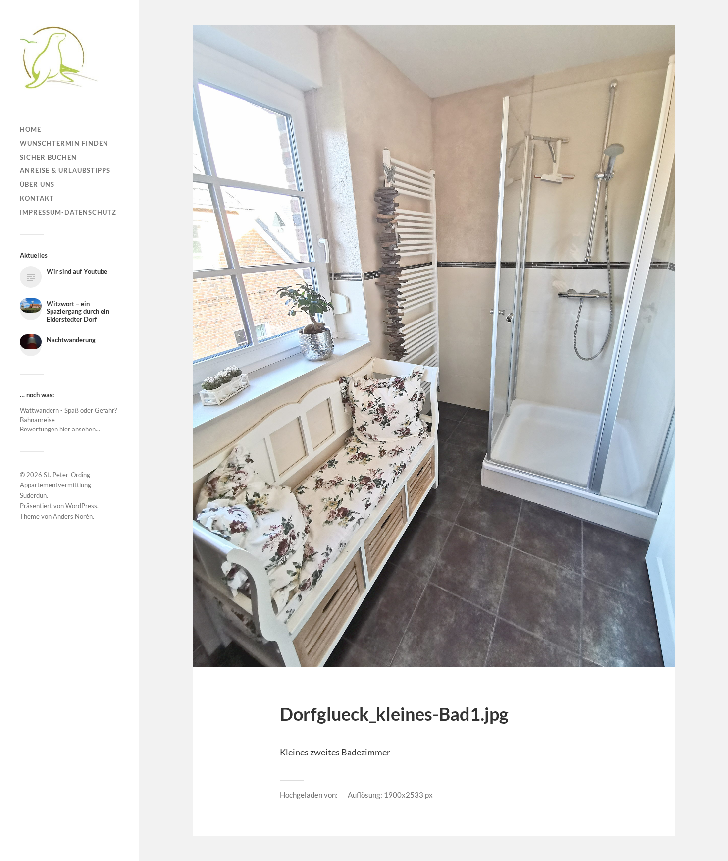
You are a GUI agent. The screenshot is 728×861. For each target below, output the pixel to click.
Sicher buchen (48, 157)
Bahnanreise (37, 420)
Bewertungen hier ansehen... (60, 429)
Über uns (37, 184)
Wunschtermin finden (64, 143)
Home (30, 129)
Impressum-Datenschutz (68, 212)
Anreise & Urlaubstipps (65, 170)
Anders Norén (73, 516)
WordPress (81, 506)
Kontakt (37, 198)
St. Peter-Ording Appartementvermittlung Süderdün (55, 485)
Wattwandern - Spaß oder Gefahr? (68, 410)
